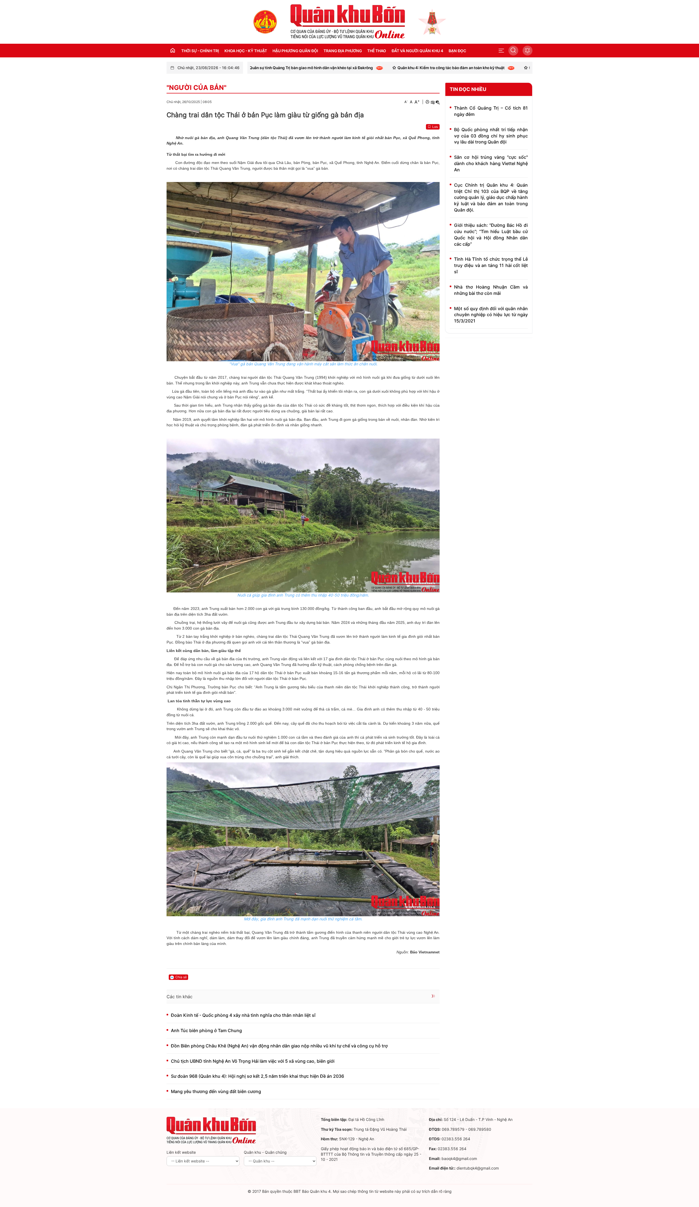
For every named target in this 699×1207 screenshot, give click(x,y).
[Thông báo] (527, 50)
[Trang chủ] (265, 21)
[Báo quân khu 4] (211, 1130)
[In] (427, 102)
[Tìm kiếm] (513, 50)
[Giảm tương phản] (438, 102)
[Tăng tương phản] (432, 102)
